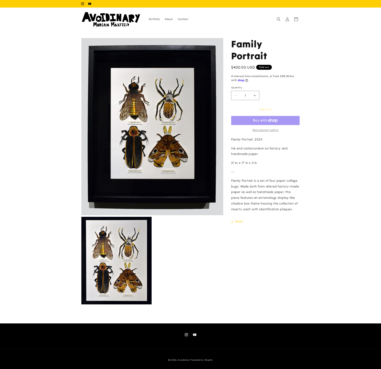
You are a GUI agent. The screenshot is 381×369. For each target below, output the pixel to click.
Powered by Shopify (201, 360)
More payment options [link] (265, 130)
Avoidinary (184, 360)
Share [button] (239, 221)
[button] (278, 19)
